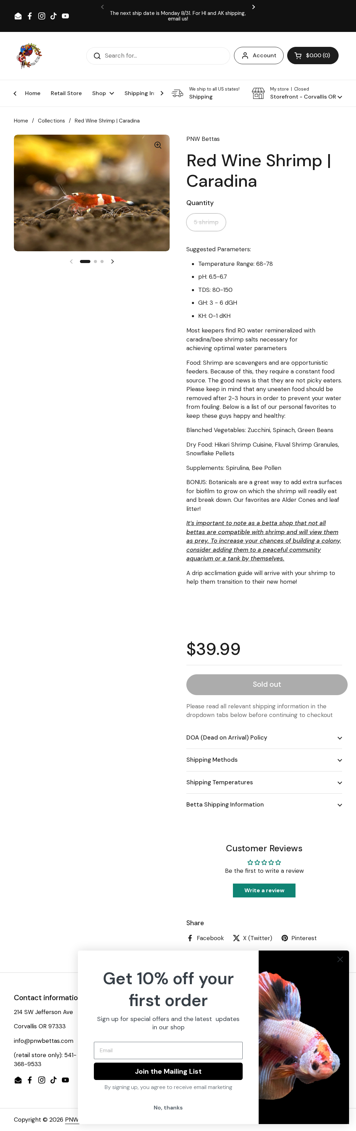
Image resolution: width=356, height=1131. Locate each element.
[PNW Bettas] (29, 55)
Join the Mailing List (168, 1071)
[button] (313, 55)
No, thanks (168, 1107)
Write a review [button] (264, 890)
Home (21, 120)
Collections (51, 120)
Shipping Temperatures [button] (219, 782)
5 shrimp (206, 222)
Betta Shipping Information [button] (225, 804)
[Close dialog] (340, 959)
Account (264, 55)
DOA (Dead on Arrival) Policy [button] (226, 737)
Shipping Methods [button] (212, 759)
